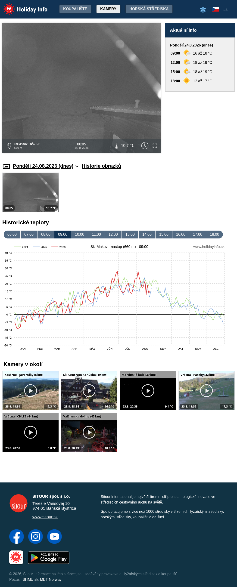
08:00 (45, 234)
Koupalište (75, 9)
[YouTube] (54, 537)
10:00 (79, 234)
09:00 (62, 234)
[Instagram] (35, 537)
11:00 (96, 234)
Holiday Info (21, 5)
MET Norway (51, 579)
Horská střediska (149, 9)
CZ (225, 9)
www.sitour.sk (45, 517)
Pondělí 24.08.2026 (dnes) (43, 166)
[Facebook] (16, 537)
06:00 (12, 234)
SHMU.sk (30, 579)
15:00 (163, 234)
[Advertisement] (200, 122)
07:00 (29, 234)
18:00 (214, 234)
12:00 (113, 234)
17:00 (197, 234)
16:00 (180, 234)
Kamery (108, 9)
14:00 (147, 234)
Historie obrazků (101, 166)
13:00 (130, 234)
